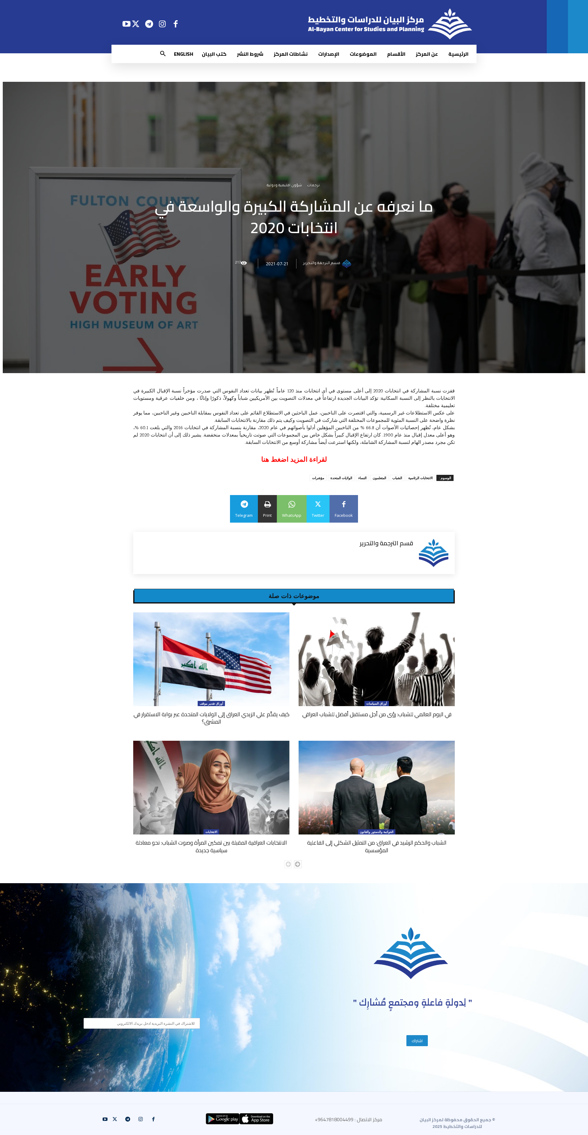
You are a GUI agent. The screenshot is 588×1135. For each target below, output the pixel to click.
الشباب (397, 477)
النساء (362, 477)
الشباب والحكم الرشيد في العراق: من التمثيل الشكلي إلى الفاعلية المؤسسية (377, 846)
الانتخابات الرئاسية (420, 477)
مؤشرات (318, 477)
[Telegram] (149, 23)
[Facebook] (175, 23)
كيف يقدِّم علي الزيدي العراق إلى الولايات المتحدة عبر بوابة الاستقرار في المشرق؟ (211, 718)
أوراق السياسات (376, 703)
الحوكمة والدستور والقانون (377, 832)
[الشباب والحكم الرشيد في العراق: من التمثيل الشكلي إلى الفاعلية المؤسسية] (377, 787)
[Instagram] (162, 23)
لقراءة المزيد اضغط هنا (294, 459)
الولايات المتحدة (341, 477)
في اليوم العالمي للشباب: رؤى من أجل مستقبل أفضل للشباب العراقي (376, 714)
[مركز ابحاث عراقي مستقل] (411, 953)
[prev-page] (288, 864)
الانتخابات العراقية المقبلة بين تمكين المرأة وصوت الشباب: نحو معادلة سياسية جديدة (211, 846)
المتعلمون (379, 477)
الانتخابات (211, 832)
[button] (163, 54)
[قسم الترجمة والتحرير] (347, 263)
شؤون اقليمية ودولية (284, 186)
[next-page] (298, 864)
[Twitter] (136, 23)
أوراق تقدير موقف (211, 703)
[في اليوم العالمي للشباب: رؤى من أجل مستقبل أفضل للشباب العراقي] (377, 659)
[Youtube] (126, 23)
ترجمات (313, 186)
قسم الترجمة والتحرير (321, 264)
